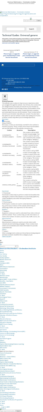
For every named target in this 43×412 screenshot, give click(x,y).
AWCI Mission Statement (7, 267)
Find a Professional (5, 353)
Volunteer (3, 293)
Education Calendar (6, 322)
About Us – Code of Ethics (7, 356)
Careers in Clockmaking (7, 335)
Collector (3, 355)
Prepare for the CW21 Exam (8, 383)
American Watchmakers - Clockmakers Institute (21, 2)
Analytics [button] (4, 209)
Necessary (7, 121)
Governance (3, 268)
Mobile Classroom (5, 259)
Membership (4, 277)
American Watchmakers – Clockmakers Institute (18, 248)
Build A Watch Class (5, 346)
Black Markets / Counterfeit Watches (11, 364)
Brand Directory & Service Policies (10, 373)
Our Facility (3, 256)
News (1, 265)
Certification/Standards (7, 376)
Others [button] (4, 229)
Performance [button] (6, 200)
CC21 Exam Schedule (6, 396)
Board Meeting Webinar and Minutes (11, 310)
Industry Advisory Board (7, 284)
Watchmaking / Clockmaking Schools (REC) (12, 331)
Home (2, 250)
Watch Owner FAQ (5, 358)
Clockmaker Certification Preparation (11, 400)
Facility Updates (4, 258)
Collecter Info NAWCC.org (7, 365)
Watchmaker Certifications (8, 380)
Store (1, 405)
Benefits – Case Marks (6, 281)
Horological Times (5, 297)
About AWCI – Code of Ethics (8, 279)
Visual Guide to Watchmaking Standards (12, 382)
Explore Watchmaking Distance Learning (12, 344)
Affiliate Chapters (5, 286)
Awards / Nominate (5, 292)
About (2, 252)
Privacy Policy (18, 87)
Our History (3, 254)
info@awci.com (10, 84)
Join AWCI (3, 283)
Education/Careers (5, 319)
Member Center (5, 275)
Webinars (3, 342)
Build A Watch (4, 360)
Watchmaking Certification (8, 378)
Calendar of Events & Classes (8, 315)
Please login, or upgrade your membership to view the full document (11, 55)
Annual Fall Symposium (7, 306)
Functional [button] (5, 191)
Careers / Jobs (4, 328)
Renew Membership (6, 311)
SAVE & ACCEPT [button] (6, 236)
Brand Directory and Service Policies (11, 313)
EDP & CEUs (3, 347)
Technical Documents (6, 304)
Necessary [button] (5, 119)
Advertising (3, 270)
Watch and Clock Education (8, 320)
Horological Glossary (6, 369)
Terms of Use (27, 87)
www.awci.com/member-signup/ (10, 43)
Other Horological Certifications (9, 389)
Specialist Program (5, 338)
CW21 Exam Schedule (6, 385)
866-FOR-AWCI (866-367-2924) (16, 82)
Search (39, 20)
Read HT (2, 299)
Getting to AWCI (4, 263)
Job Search (3, 329)
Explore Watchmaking (6, 362)
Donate (2, 272)
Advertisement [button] (6, 218)
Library (2, 261)
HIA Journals (3, 301)
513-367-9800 (10, 80)
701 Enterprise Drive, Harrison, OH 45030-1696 (15, 78)
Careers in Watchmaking (7, 333)
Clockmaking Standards (7, 398)
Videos (2, 340)
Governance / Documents (8, 288)
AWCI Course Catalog (6, 324)
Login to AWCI (19, 20)
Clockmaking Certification (7, 392)
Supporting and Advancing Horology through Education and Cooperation (18, 14)
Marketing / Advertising (7, 308)
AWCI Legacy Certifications (8, 387)
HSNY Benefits (4, 290)
